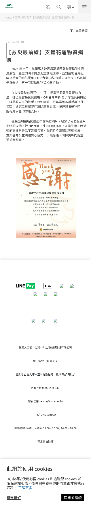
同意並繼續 (73, 498)
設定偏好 (14, 498)
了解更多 (25, 488)
